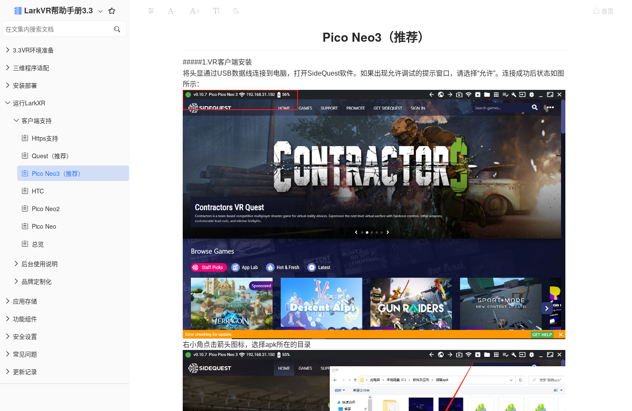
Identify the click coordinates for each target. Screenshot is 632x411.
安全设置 (25, 336)
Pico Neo (42, 226)
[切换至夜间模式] (236, 10)
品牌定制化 (36, 281)
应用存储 (25, 301)
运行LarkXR (29, 102)
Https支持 (43, 138)
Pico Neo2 (44, 208)
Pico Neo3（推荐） (56, 173)
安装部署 (25, 85)
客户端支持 (36, 120)
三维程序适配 (31, 67)
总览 (36, 243)
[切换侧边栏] (151, 10)
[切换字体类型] (216, 10)
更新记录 (25, 371)
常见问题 (25, 354)
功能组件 (25, 318)
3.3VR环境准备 (33, 50)
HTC (36, 191)
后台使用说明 (39, 263)
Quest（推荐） (50, 155)
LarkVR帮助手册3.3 (59, 10)
